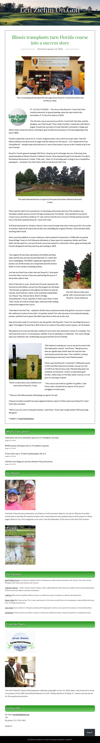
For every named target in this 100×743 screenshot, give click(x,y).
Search (8, 726)
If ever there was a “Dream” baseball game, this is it (25, 453)
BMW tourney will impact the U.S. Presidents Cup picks (27, 446)
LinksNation (9, 613)
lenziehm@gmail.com (21, 714)
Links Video (9, 608)
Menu (92, 22)
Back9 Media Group (12, 580)
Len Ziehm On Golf (50, 9)
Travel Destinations (26, 418)
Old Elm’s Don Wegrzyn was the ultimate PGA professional (28, 461)
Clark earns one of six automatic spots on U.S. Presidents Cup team (32, 438)
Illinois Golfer (9, 600)
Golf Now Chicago (11, 588)
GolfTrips (8, 595)
